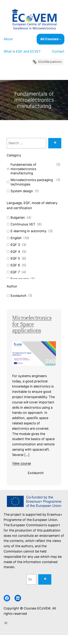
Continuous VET (23, 224)
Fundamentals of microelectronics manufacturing (23, 169)
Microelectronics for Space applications (31, 324)
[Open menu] (6, 623)
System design (22, 191)
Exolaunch (18, 296)
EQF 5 (15, 258)
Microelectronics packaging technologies (32, 182)
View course (21, 463)
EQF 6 (15, 265)
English (16, 238)
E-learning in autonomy (28, 231)
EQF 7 (15, 272)
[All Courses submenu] (61, 39)
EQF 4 (15, 252)
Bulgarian (18, 217)
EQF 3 (15, 245)
